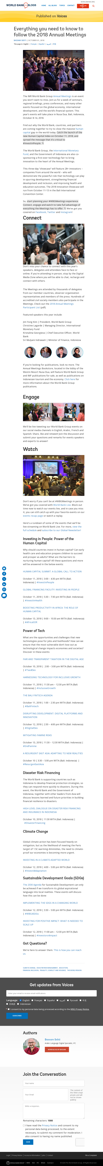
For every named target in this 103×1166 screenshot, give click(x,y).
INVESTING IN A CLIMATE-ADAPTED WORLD (46, 859)
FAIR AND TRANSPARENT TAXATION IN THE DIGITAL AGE (53, 659)
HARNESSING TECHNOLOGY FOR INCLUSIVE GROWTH (51, 677)
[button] (93, 6)
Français (34, 44)
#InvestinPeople (45, 582)
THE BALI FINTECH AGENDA (38, 695)
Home (43, 5)
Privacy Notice (49, 1125)
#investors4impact (47, 935)
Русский (74, 1000)
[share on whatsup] (4, 589)
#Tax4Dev (30, 669)
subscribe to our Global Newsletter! (61, 530)
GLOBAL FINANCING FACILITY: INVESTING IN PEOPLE (51, 589)
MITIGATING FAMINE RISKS (37, 735)
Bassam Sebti (20, 40)
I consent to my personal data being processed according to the (49, 1009)
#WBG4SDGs (32, 913)
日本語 (12, 1004)
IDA (33, 1163)
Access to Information (32, 1155)
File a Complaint (91, 1155)
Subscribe (17, 1016)
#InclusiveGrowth (46, 688)
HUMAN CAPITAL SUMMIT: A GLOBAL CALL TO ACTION (52, 571)
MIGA (43, 1163)
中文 (54, 44)
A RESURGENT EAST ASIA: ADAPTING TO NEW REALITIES (53, 753)
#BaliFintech (32, 706)
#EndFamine (30, 746)
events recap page (33, 515)
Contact (70, 5)
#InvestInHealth (33, 600)
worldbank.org (88, 1)
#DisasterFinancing (34, 822)
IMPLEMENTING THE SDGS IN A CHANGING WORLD (50, 902)
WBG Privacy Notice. (79, 1009)
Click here (70, 379)
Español (41, 44)
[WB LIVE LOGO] (83, 6)
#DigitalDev (31, 727)
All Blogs (52, 5)
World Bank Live (62, 504)
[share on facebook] (4, 574)
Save (28, 1142)
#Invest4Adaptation (35, 870)
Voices (62, 16)
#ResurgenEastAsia (33, 764)
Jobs (43, 1155)
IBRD (28, 1163)
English (26, 44)
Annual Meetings (62, 96)
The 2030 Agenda (32, 884)
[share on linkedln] (4, 584)
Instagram (66, 212)
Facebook (41, 212)
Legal (8, 1155)
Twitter (51, 212)
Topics (62, 5)
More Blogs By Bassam (57, 1049)
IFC (38, 1163)
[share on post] (4, 579)
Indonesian (25, 1004)
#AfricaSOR (31, 622)
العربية (49, 44)
